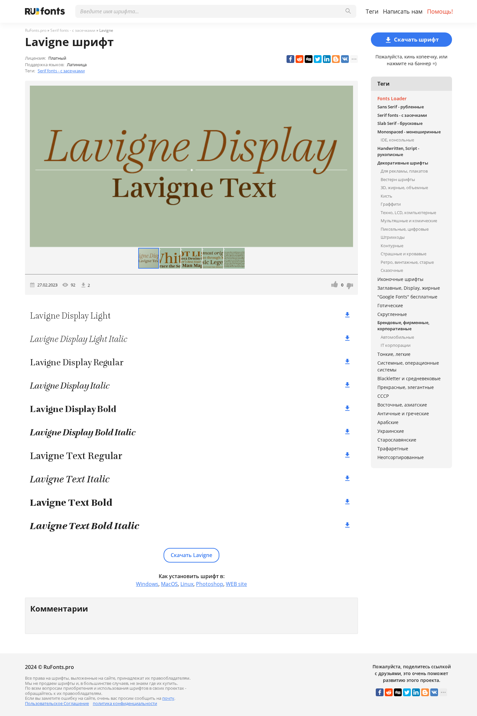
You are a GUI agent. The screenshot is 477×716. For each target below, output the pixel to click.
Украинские (390, 431)
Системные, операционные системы (408, 366)
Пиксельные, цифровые (405, 229)
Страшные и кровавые (403, 254)
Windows (147, 584)
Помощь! (440, 11)
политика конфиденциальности (125, 703)
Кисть (386, 196)
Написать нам (402, 11)
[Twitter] (318, 59)
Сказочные (392, 270)
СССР (383, 396)
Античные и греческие (403, 413)
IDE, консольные (397, 140)
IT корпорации (395, 345)
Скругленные (392, 314)
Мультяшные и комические (409, 221)
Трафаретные (392, 448)
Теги (372, 11)
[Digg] (308, 59)
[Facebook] (290, 59)
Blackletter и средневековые (409, 378)
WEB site (236, 584)
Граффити (391, 204)
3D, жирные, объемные (404, 187)
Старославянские (396, 440)
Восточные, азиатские (402, 405)
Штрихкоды (393, 237)
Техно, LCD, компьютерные (408, 212)
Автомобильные (397, 337)
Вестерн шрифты (398, 179)
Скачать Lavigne (191, 555)
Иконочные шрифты (400, 279)
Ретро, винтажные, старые (407, 262)
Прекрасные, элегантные (405, 387)
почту (168, 698)
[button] (347, 166)
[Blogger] (336, 59)
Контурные (392, 246)
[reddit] (299, 59)
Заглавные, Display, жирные (408, 288)
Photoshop (209, 584)
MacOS (169, 584)
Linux (186, 584)
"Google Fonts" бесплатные (407, 297)
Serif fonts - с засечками (61, 71)
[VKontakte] (345, 59)
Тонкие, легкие (393, 354)
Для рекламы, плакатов (404, 171)
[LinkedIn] (327, 59)
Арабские (387, 422)
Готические (390, 305)
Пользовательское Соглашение (57, 703)
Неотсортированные (400, 457)
